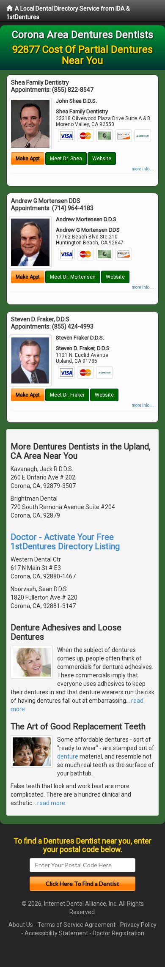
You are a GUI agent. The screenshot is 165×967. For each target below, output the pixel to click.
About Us (20, 924)
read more (51, 803)
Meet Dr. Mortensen (73, 277)
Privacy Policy (138, 924)
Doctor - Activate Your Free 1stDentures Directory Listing (65, 541)
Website (101, 159)
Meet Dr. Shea (66, 159)
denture (67, 756)
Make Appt (28, 159)
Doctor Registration (118, 933)
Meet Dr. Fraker (67, 395)
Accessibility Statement (56, 933)
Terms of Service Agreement (77, 924)
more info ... (143, 169)
